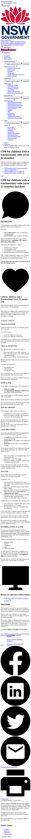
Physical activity (12, 108)
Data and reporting (13, 135)
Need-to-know (12, 69)
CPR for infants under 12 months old (14, 173)
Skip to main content (6, 1)
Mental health (11, 115)
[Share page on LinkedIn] (15, 705)
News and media (12, 138)
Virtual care (11, 73)
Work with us (11, 128)
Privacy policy (8, 834)
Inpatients (10, 71)
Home (5, 142)
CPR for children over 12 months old (14, 171)
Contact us (10, 139)
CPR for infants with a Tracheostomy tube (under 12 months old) (15, 169)
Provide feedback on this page (9, 767)
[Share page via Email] (15, 765)
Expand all (4, 320)
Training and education (14, 91)
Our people (11, 127)
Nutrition (10, 110)
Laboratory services (13, 88)
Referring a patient (13, 85)
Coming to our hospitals (14, 68)
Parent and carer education (15, 118)
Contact (6, 829)
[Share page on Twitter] (15, 735)
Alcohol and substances (14, 116)
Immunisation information (15, 104)
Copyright (7, 830)
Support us (10, 130)
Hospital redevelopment (14, 136)
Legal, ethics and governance (15, 93)
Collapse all (11, 320)
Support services (12, 76)
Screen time (11, 113)
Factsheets (7, 144)
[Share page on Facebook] (15, 675)
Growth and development (14, 107)
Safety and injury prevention (15, 105)
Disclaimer (7, 832)
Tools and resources (13, 87)
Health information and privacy (16, 74)
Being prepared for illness (15, 102)
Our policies (11, 90)
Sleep (9, 111)
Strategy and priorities (13, 133)
